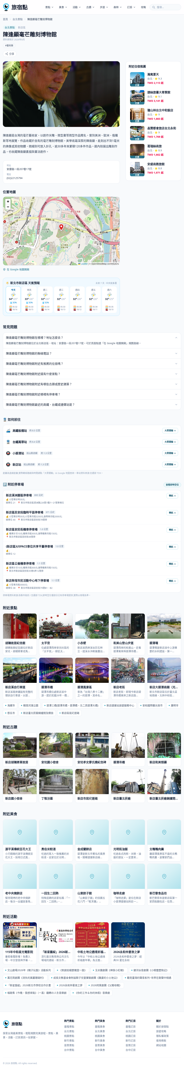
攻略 (143, 7)
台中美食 (100, 1050)
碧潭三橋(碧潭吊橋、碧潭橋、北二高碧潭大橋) (72, 705)
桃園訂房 (131, 1036)
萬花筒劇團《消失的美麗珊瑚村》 (26, 977)
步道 (102, 7)
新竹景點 (69, 1040)
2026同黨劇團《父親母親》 (106, 985)
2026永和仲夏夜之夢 (70, 985)
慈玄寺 (11, 713)
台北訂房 (131, 1031)
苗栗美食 (100, 1045)
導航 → (172, 495)
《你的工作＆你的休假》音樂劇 (92, 992)
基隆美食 (100, 1026)
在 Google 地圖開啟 (18, 269)
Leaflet (84, 263)
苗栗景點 (69, 1045)
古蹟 (88, 7)
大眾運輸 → (170, 430)
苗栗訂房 (131, 1045)
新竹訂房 (131, 1040)
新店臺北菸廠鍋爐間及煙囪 (38, 713)
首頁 (5, 19)
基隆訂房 (131, 1026)
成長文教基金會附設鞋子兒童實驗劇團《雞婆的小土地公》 (86, 977)
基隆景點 (69, 1026)
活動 (75, 7)
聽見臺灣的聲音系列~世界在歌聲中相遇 (149, 977)
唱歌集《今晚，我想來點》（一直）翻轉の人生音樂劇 (36, 992)
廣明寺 (174, 705)
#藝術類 (9, 45)
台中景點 (69, 1050)
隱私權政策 (162, 1036)
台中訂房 (131, 1050)
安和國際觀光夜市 (152, 705)
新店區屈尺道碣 (70, 713)
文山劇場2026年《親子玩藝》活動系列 (29, 970)
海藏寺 (11, 705)
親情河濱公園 (30, 705)
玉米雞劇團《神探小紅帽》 (110, 970)
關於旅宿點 (162, 1026)
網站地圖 (161, 1045)
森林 (116, 7)
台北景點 (18, 19)
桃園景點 (69, 1036)
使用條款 (161, 1040)
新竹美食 (100, 1040)
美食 (61, 7)
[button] (61, 227)
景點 (47, 7)
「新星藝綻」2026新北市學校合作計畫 (29, 985)
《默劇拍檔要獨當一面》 (73, 970)
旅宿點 (20, 7)
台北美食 (100, 1031)
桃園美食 (100, 1036)
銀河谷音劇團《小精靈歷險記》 (151, 970)
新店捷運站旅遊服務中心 (120, 705)
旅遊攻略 (161, 1031)
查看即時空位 (172, 484)
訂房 (129, 7)
